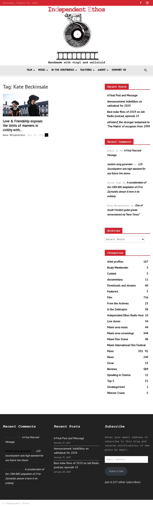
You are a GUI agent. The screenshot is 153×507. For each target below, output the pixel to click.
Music (41, 70)
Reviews (112, 369)
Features (86, 70)
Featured (112, 291)
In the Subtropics (62, 70)
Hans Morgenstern (14, 135)
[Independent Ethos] (76, 35)
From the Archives (118, 303)
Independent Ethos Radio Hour (125, 315)
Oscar (110, 363)
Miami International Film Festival (126, 345)
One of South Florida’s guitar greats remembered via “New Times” (124, 210)
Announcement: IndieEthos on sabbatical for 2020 (124, 103)
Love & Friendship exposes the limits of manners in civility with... (22, 125)
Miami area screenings (120, 333)
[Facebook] (141, 3)
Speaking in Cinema (118, 375)
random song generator (119, 164)
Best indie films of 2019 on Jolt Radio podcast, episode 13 (126, 114)
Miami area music (117, 327)
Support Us (119, 70)
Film (29, 70)
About (102, 70)
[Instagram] (147, 3)
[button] (145, 70)
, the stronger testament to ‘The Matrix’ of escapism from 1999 (128, 124)
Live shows (113, 321)
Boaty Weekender (117, 267)
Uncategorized (116, 387)
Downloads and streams (121, 285)
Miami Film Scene (117, 339)
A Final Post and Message (122, 95)
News (110, 357)
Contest (111, 273)
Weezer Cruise (116, 393)
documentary (115, 279)
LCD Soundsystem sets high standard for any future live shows (126, 169)
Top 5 (110, 381)
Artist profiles (115, 261)
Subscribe (116, 471)
